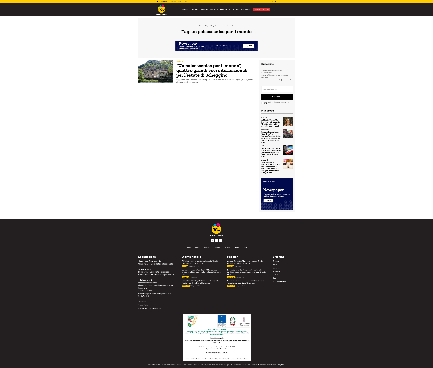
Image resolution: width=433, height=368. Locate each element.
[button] (274, 9)
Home (201, 26)
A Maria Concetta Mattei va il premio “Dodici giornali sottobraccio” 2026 (270, 123)
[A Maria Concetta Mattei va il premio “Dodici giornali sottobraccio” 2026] (288, 121)
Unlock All (277, 97)
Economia (265, 129)
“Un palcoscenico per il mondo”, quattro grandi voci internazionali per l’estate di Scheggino (212, 70)
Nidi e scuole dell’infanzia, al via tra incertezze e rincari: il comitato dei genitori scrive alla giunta (270, 167)
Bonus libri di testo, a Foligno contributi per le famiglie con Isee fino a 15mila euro (271, 152)
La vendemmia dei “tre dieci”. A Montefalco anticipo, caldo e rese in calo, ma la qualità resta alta (271, 137)
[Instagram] (272, 1)
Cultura (179, 61)
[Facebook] (270, 1)
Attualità (264, 146)
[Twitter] (275, 1)
